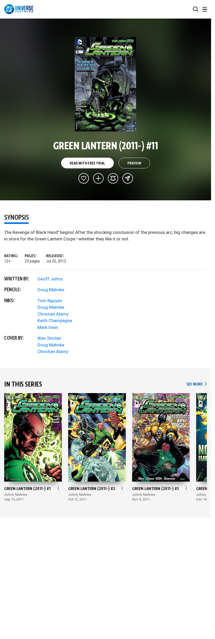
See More (196, 384)
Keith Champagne (54, 320)
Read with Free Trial (87, 163)
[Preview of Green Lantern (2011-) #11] (105, 84)
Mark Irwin (47, 327)
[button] (195, 9)
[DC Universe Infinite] (18, 9)
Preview (134, 163)
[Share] (127, 178)
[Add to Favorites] (83, 178)
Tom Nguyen (49, 300)
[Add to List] (98, 178)
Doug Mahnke (50, 289)
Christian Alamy (52, 314)
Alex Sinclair (49, 338)
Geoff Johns (50, 279)
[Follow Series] (113, 178)
